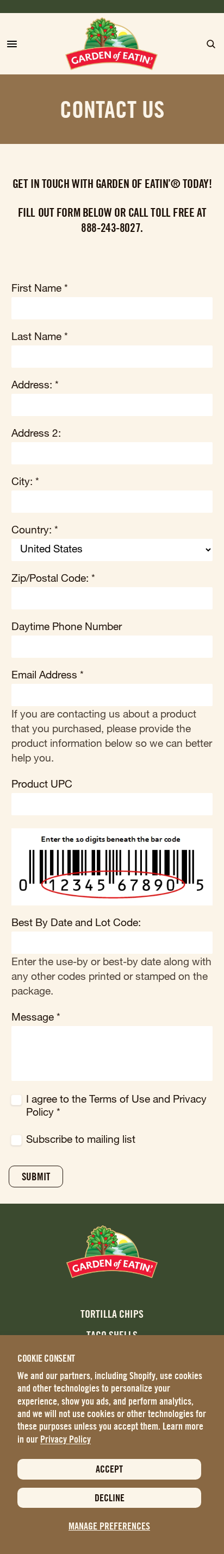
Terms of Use (119, 1100)
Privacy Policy (65, 1439)
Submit (36, 1176)
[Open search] (211, 44)
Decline (110, 1498)
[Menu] (12, 44)
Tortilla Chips (112, 1313)
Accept (109, 1469)
